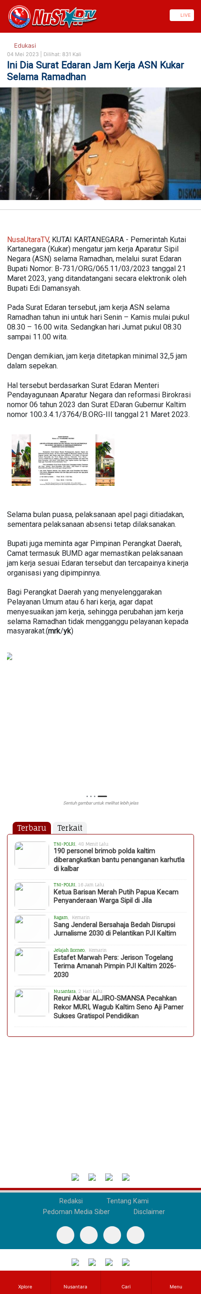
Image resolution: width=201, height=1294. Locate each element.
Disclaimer (148, 1212)
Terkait (69, 828)
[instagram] (135, 1235)
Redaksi (70, 1201)
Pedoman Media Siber (75, 1212)
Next (189, 717)
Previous (11, 717)
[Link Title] (3, 15)
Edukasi (24, 45)
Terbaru (31, 828)
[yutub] (88, 1235)
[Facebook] (65, 1235)
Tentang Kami (127, 1201)
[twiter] (112, 1235)
